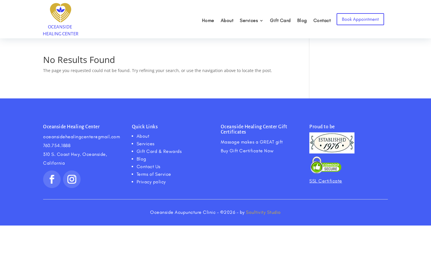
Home (208, 20)
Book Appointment (360, 19)
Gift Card (280, 20)
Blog (302, 20)
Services (249, 20)
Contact (322, 20)
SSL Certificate (325, 181)
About (227, 20)
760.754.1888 (56, 145)
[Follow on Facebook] (52, 179)
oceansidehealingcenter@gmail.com (81, 136)
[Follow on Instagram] (72, 179)
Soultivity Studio (263, 212)
